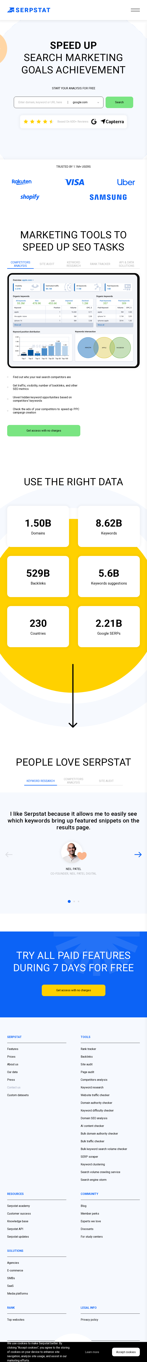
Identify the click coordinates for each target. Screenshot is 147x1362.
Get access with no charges (44, 430)
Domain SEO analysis (94, 1118)
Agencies (13, 1262)
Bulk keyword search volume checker (104, 1149)
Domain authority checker (96, 1103)
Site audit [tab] (47, 264)
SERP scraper (89, 1156)
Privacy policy (89, 1319)
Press (11, 1079)
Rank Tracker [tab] (100, 264)
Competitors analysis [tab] (20, 264)
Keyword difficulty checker (97, 1110)
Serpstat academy (18, 1206)
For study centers (92, 1236)
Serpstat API (15, 1229)
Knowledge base (17, 1221)
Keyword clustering (93, 1164)
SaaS (10, 1286)
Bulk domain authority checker (99, 1133)
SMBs (11, 1278)
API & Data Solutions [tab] (126, 264)
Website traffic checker (95, 1095)
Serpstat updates (18, 1236)
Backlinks (87, 1056)
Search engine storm (93, 1179)
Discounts (87, 1229)
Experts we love (91, 1221)
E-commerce (15, 1270)
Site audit (87, 1064)
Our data (12, 1072)
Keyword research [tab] (74, 264)
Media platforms (17, 1293)
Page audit (87, 1072)
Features (12, 1049)
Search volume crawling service (100, 1172)
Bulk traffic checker (92, 1141)
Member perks (90, 1213)
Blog (83, 1206)
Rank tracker (88, 1049)
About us (12, 1064)
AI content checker (92, 1126)
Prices (11, 1056)
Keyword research (92, 1087)
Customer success (19, 1213)
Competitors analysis (94, 1079)
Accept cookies (126, 1352)
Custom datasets (18, 1095)
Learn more (92, 1352)
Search (119, 102)
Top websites (15, 1319)
